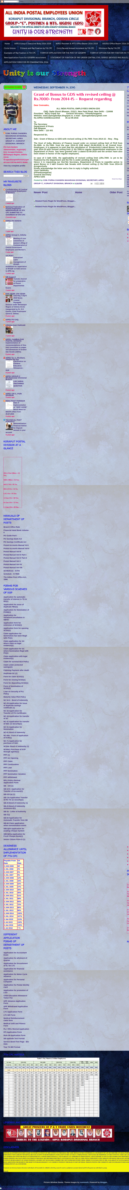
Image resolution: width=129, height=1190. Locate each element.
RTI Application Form (13, 1032)
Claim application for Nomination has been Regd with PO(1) (15, 636)
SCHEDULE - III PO (12, 571)
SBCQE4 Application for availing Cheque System (14, 830)
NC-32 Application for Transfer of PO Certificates (15, 712)
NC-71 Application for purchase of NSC (13, 742)
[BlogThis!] (97, 184)
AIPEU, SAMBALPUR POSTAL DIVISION (15, 340)
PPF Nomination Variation (15, 774)
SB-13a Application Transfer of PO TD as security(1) (16, 799)
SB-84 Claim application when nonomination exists (15, 824)
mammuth (84, 1182)
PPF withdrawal (10, 777)
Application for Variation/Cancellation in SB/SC (14, 617)
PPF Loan (8, 768)
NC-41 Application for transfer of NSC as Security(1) (16, 723)
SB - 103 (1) (8, 786)
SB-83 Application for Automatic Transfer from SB (16, 819)
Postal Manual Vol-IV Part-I (15, 555)
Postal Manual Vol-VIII (13, 568)
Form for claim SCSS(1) (14, 677)
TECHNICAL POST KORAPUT (14, 421)
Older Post (116, 192)
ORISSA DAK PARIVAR (15, 325)
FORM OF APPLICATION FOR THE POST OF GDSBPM (63, 53)
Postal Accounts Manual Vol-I (16, 545)
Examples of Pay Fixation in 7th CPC (20, 53)
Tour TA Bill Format (12, 1047)
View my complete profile (14, 166)
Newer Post (40, 192)
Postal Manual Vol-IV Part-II (15, 558)
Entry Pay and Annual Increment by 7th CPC (75, 48)
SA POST (10, 256)
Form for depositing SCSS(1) (16, 683)
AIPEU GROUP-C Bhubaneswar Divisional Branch (16, 377)
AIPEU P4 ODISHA (13, 221)
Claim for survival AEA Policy (16, 662)
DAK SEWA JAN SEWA (15, 294)
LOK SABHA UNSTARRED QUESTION (18, 383)
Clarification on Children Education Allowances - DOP (16, 365)
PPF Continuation (11, 764)
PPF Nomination (11, 771)
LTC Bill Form (9, 1015)
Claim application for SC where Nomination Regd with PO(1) (16, 651)
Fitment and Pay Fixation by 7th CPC (36, 48)
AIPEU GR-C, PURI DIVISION (14, 394)
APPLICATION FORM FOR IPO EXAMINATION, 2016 (26, 62)
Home (7, 43)
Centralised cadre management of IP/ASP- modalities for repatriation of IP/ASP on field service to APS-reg (16, 264)
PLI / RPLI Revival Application (16, 1029)
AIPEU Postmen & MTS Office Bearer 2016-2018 (77, 43)
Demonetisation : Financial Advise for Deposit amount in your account (16, 428)
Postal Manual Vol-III (12, 552)
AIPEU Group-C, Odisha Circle (16, 236)
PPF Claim (8, 761)
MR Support (11, 277)
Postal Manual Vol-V (12, 561)
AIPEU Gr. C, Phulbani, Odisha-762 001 (15, 358)
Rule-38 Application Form (14, 1035)
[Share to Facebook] (101, 184)
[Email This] (96, 184)
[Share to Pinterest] (103, 184)
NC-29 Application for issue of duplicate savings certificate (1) (15, 705)
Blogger (103, 1182)
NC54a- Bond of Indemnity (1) (16, 746)
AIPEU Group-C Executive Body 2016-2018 (32, 43)
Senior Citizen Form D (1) (14, 839)
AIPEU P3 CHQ (12, 320)
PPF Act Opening (11, 758)
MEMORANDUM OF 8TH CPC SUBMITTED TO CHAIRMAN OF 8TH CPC (15, 212)
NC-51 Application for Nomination (13, 728)
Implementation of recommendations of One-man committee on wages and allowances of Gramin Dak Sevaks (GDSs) (16, 347)
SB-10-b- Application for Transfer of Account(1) (14, 790)
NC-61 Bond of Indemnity (14, 732)
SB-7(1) (7, 815)
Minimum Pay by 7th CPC (109, 48)
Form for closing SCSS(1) (14, 680)
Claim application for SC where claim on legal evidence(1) (14, 643)
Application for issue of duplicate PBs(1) (14, 606)
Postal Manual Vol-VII (13, 564)
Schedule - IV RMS (11, 574)
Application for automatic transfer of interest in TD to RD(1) (15, 599)
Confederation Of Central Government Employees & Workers (16, 191)
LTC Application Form (13, 1012)
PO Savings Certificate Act (15, 542)
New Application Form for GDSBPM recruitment (25, 57)
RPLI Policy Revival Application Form (12, 781)
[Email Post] (91, 183)
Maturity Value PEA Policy (15, 697)
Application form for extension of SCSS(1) (13, 624)
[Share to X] (99, 184)
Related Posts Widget (117, 178)
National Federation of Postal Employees (15, 208)
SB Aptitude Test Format (14, 1038)
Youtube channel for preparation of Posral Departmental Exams (16, 283)
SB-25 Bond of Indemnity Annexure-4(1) (14, 807)
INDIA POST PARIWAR (15, 401)
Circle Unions (10, 48)
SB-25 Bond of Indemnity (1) (16, 803)
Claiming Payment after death (16, 670)
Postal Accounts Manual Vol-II (16, 548)
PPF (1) (7, 755)
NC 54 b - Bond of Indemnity (16, 700)
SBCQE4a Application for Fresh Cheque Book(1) (14, 835)
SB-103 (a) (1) (9, 794)
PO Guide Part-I (10, 536)
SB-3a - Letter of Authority (15, 812)
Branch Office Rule (12, 527)
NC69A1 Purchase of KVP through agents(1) (15, 750)
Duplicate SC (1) (10, 673)
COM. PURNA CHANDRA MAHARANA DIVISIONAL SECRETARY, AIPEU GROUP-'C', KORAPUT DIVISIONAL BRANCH (16, 138)
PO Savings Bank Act (13, 539)
